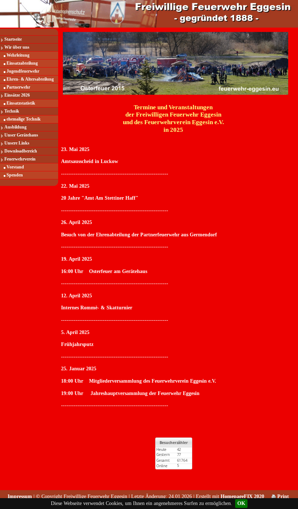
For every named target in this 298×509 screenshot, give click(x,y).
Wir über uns (16, 47)
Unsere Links (16, 143)
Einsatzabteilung (22, 63)
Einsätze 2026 (17, 95)
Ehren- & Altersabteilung (30, 79)
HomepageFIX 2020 (242, 496)
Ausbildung (15, 127)
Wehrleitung (18, 55)
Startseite (13, 39)
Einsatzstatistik (21, 103)
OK (241, 503)
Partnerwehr (18, 87)
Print (282, 496)
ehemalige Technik (24, 119)
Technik (11, 111)
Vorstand (15, 167)
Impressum (20, 496)
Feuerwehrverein (20, 159)
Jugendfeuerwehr (23, 71)
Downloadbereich (20, 151)
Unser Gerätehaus (21, 135)
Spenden (15, 175)
